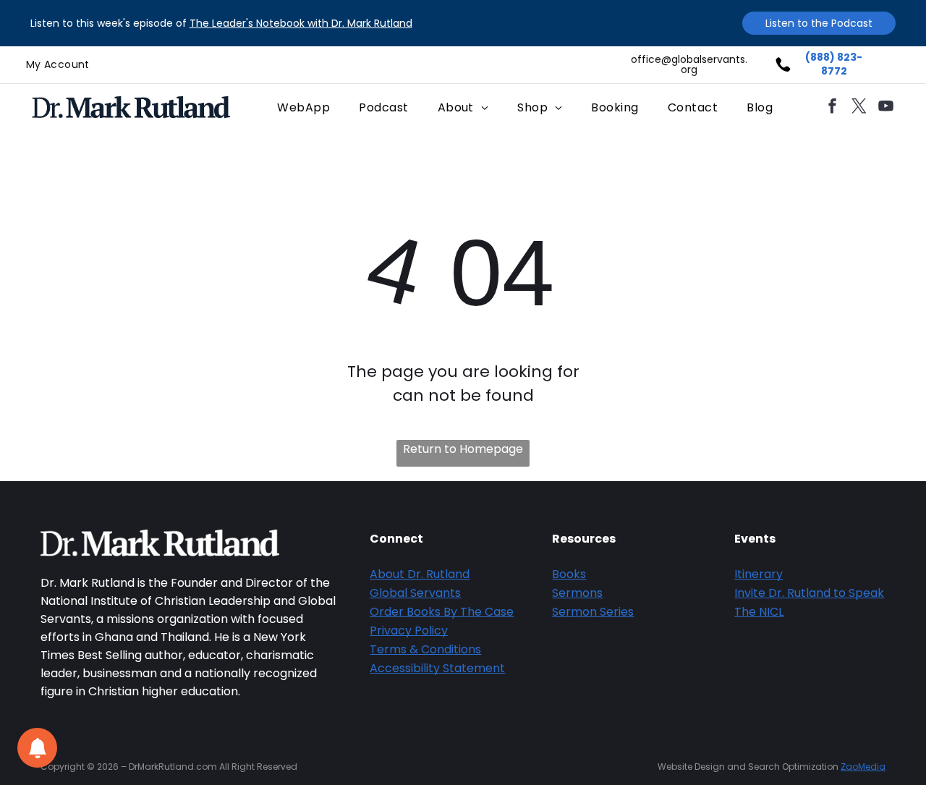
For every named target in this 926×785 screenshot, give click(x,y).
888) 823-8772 (836, 64)
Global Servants (415, 593)
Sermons (577, 593)
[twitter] (859, 107)
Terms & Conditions (425, 649)
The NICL (758, 611)
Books (569, 574)
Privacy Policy (409, 630)
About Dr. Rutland (420, 574)
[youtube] (886, 107)
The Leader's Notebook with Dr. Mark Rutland (301, 23)
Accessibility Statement (437, 668)
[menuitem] (58, 65)
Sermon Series (593, 611)
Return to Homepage (463, 449)
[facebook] (832, 107)
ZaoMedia (863, 766)
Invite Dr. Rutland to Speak (809, 593)
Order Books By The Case (442, 611)
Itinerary (758, 574)
